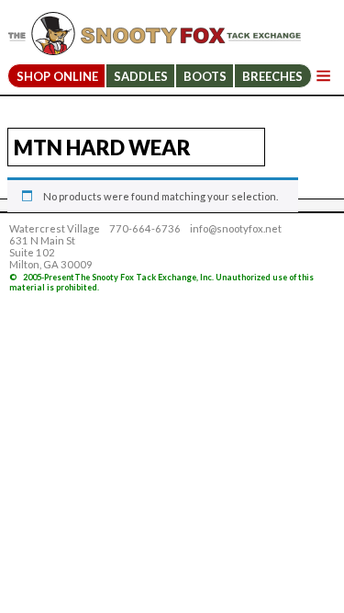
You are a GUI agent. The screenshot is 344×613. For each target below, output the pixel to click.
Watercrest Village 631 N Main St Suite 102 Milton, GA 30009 (54, 246)
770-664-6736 (145, 228)
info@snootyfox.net (236, 228)
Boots (205, 76)
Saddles (141, 76)
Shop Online (57, 76)
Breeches (272, 76)
